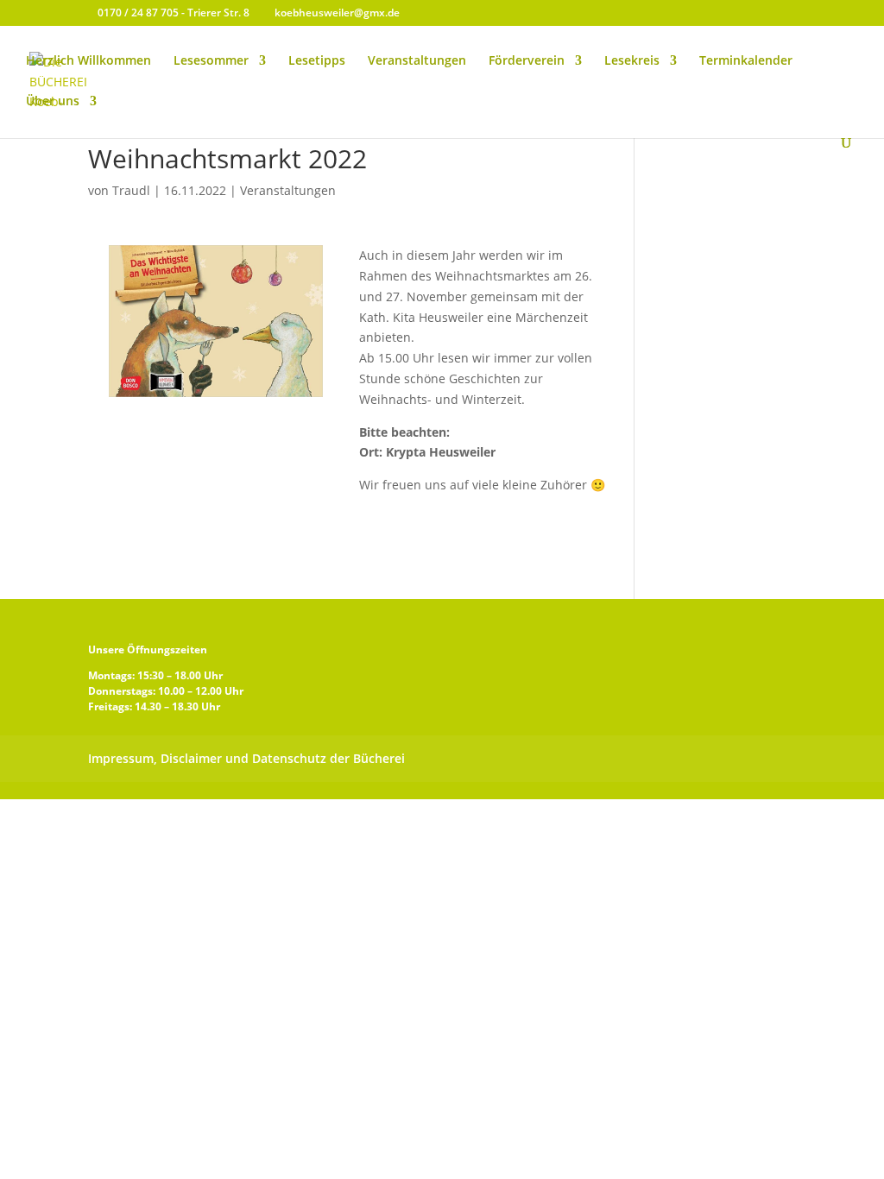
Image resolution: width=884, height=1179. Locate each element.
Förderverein (527, 61)
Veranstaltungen (417, 61)
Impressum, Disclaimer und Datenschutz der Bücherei (246, 758)
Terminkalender (745, 61)
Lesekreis (632, 61)
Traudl (131, 190)
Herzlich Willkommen (88, 61)
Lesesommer (211, 61)
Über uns (52, 102)
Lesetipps (316, 61)
